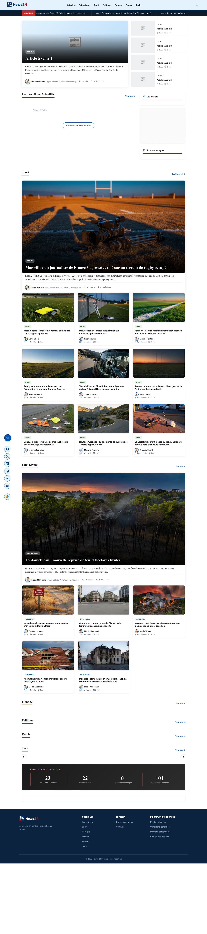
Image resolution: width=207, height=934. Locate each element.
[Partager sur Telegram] (7, 478)
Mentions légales (158, 822)
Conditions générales (160, 827)
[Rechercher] (197, 5)
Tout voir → (130, 96)
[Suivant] (184, 757)
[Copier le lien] (7, 437)
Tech (138, 5)
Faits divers (84, 5)
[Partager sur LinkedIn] (7, 464)
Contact (119, 827)
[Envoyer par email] (7, 486)
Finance (118, 5)
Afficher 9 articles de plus (78, 125)
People (129, 5)
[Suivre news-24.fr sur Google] (7, 497)
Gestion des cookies (159, 836)
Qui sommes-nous (124, 822)
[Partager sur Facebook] (7, 449)
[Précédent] (23, 757)
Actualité (70, 5)
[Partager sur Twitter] (7, 456)
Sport (96, 5)
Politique (107, 5)
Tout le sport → (178, 174)
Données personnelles (160, 831)
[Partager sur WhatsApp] (7, 471)
